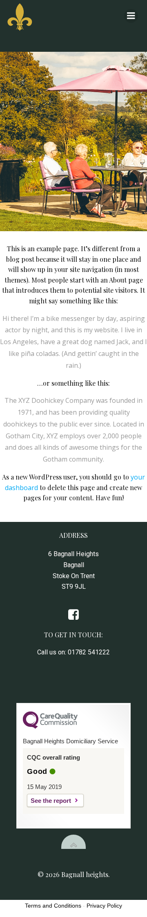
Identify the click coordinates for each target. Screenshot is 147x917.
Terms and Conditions (53, 905)
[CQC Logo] (50, 726)
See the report (51, 800)
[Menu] (131, 16)
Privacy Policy (104, 905)
